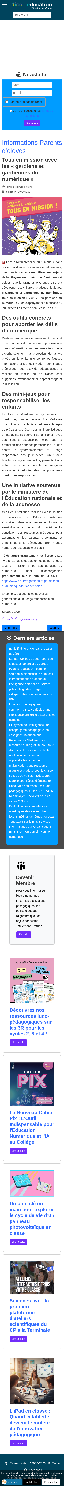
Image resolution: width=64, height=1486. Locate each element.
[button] (4, 1481)
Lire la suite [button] (18, 1042)
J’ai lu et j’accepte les (33, 113)
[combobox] (32, 15)
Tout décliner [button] (32, 1482)
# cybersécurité (26, 619)
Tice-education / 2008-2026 (28, 1463)
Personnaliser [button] (51, 1482)
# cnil (7, 619)
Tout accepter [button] (13, 1482)
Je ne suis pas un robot (26, 102)
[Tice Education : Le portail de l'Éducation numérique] (32, 5)
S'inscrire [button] (23, 934)
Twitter (56, 1463)
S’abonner (32, 123)
